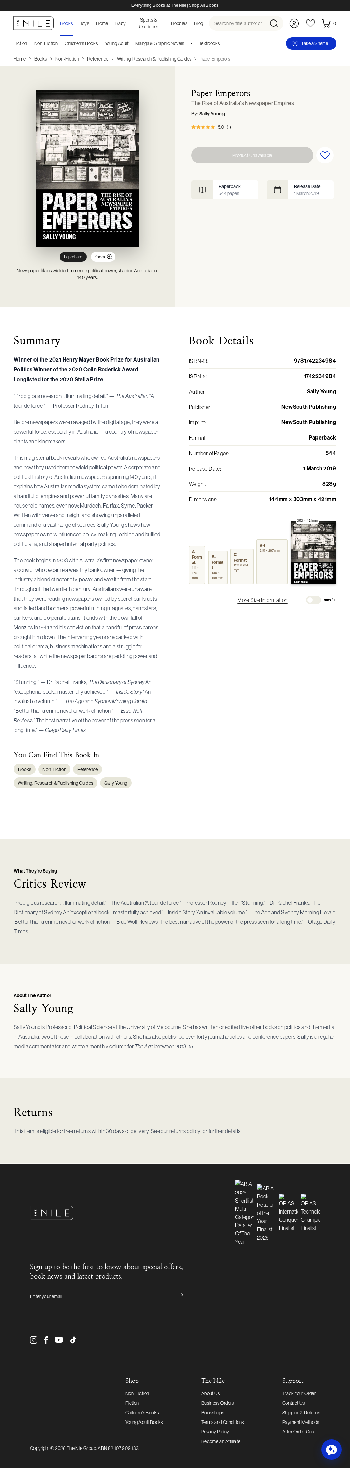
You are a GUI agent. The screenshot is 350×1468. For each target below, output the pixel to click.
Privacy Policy (215, 1431)
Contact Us (293, 1403)
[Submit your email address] (176, 1296)
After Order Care (298, 1431)
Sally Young (212, 114)
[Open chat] (331, 1449)
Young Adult (117, 43)
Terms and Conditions (222, 1422)
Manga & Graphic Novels (159, 43)
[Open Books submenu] (75, 23)
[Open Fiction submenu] (29, 43)
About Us (210, 1393)
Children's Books (81, 43)
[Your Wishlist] (310, 23)
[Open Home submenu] (110, 23)
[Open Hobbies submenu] (189, 23)
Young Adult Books (144, 1422)
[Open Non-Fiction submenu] (60, 43)
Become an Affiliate (221, 1441)
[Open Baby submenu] (128, 23)
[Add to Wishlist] (325, 155)
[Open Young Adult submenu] (131, 43)
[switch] (313, 600)
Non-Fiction (46, 43)
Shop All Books (203, 5)
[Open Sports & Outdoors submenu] (166, 23)
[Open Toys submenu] (91, 23)
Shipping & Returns (301, 1412)
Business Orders (217, 1403)
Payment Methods (300, 1422)
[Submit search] (276, 23)
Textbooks (209, 43)
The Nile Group (81, 1448)
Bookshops (212, 1412)
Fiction (20, 43)
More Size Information (262, 600)
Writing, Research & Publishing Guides (154, 59)
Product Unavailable (252, 155)
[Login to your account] (294, 23)
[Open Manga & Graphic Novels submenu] (186, 43)
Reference (98, 59)
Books (40, 59)
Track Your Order (299, 1393)
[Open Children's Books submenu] (100, 43)
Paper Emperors (215, 59)
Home (20, 59)
